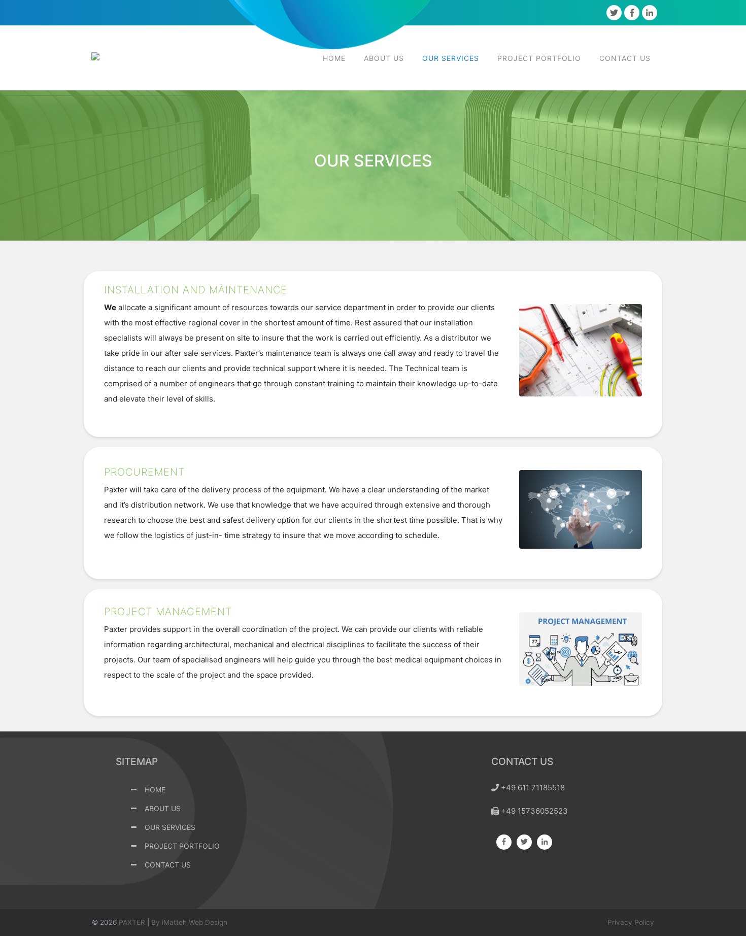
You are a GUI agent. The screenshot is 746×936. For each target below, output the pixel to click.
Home (334, 58)
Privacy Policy (630, 922)
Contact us (625, 58)
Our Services (450, 58)
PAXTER (132, 922)
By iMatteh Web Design (189, 922)
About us (384, 58)
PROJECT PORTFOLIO (539, 58)
